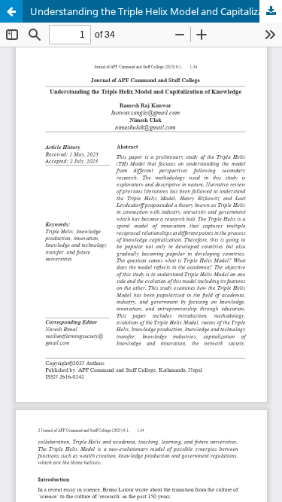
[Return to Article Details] (11, 11)
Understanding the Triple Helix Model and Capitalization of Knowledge (156, 11)
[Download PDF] (270, 11)
